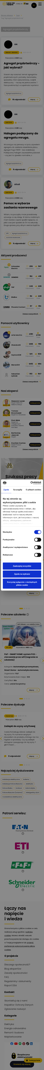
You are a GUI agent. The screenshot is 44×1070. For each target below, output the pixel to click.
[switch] (37, 540)
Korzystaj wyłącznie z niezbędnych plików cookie (22, 583)
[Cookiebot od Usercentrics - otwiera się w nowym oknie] (31, 482)
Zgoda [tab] (6, 490)
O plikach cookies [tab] (33, 490)
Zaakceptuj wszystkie (22, 566)
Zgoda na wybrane (22, 574)
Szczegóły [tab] (17, 490)
